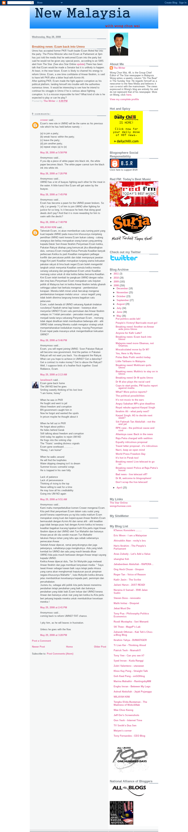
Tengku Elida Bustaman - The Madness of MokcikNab (130, 703)
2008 (117, 285)
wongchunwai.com (120, 506)
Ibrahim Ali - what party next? (132, 411)
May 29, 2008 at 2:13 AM (53, 374)
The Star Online (119, 502)
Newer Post (38, 646)
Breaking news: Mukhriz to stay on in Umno (137, 372)
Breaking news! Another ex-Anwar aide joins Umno (135, 327)
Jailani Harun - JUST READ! (129, 584)
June (120, 312)
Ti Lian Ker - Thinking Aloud (130, 645)
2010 (117, 277)
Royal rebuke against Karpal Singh (135, 407)
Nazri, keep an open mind (130, 449)
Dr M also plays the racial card (133, 381)
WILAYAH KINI (48, 227)
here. (129, 94)
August (121, 304)
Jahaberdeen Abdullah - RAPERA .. (133, 564)
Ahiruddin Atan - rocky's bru (130, 540)
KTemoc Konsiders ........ (128, 530)
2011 (117, 273)
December (123, 288)
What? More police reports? (131, 392)
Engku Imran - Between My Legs (132, 686)
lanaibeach (46, 380)
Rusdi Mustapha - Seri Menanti (131, 621)
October (121, 296)
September (123, 300)
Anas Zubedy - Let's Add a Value (132, 554)
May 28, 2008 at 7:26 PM (53, 173)
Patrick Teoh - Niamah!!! (127, 650)
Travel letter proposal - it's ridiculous (137, 446)
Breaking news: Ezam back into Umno (133, 338)
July (119, 308)
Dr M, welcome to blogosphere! (133, 478)
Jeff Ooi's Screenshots (126, 715)
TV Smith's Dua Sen (125, 725)
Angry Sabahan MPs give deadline (135, 403)
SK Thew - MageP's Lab (127, 626)
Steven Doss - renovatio (127, 598)
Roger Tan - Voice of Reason (130, 574)
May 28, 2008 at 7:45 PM (53, 194)
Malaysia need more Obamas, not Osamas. (135, 344)
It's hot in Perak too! (127, 457)
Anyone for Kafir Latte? (129, 333)
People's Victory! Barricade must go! (136, 322)
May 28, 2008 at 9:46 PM (53, 340)
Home (69, 646)
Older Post (100, 646)
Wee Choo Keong (123, 710)
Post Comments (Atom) (60, 653)
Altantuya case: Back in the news (134, 434)
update (80, 64)
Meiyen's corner (123, 730)
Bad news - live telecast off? (131, 474)
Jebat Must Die (122, 608)
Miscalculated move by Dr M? (132, 349)
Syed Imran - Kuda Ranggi (129, 660)
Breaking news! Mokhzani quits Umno (133, 366)
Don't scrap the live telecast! (132, 482)
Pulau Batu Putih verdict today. (133, 357)
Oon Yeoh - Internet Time (128, 720)
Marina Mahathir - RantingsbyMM (132, 681)
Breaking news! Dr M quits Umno (134, 377)
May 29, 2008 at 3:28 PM (53, 635)
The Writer (119, 67)
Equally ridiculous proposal (131, 442)
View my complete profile (124, 99)
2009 (117, 281)
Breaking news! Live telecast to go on (135, 462)
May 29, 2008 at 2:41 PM (53, 607)
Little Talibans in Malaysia (130, 361)
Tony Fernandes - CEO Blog (129, 735)
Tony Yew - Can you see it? (129, 655)
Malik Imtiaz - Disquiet (126, 603)
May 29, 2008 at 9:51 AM (53, 499)
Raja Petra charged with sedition (134, 438)
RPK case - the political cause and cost (135, 429)
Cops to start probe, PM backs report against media (137, 386)
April (120, 487)
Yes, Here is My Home (128, 353)
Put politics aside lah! (128, 318)
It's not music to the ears (130, 399)
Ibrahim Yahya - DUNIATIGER (130, 640)
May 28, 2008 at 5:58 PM (53, 152)
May (119, 315)
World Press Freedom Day (130, 454)
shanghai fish (121, 559)
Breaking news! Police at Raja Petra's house (137, 469)
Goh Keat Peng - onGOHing (129, 676)
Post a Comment (41, 640)
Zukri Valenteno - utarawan (129, 665)
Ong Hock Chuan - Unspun (129, 569)
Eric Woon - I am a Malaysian (130, 535)
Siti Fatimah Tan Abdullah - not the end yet (135, 422)
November (123, 292)
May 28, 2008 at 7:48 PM (53, 222)
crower (44, 120)
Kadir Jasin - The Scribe (127, 579)
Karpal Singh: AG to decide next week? (134, 416)
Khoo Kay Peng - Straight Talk (131, 671)
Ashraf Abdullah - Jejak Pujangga (133, 691)
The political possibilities (130, 395)
